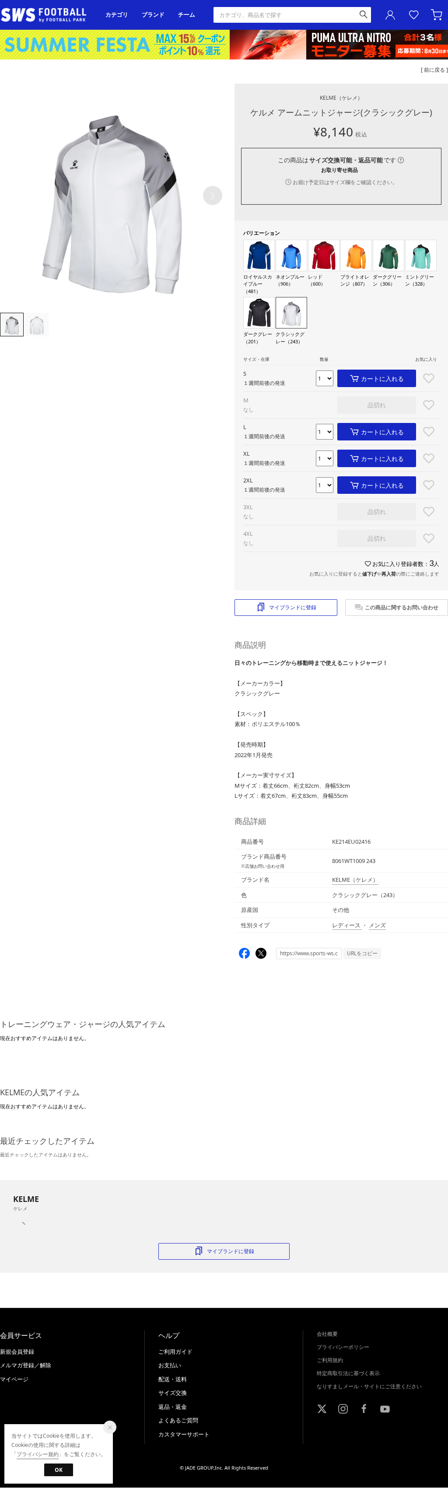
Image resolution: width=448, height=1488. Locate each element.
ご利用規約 (330, 1360)
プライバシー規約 (38, 1454)
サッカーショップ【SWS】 (46, 15)
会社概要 (327, 1334)
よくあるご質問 (178, 1420)
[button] (212, 195)
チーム (186, 14)
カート (437, 14)
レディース (347, 925)
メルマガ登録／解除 (25, 1365)
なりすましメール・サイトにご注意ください (369, 1386)
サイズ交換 (172, 1393)
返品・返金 (172, 1407)
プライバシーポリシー (343, 1347)
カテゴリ (116, 14)
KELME (341, 97)
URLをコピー (362, 953)
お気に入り (413, 14)
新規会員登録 (17, 1351)
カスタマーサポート (184, 1434)
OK (59, 1470)
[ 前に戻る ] (434, 69)
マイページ (14, 1379)
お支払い (169, 1365)
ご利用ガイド (175, 1351)
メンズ (377, 925)
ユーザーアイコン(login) (390, 14)
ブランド (153, 14)
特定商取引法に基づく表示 (348, 1373)
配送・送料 (172, 1379)
